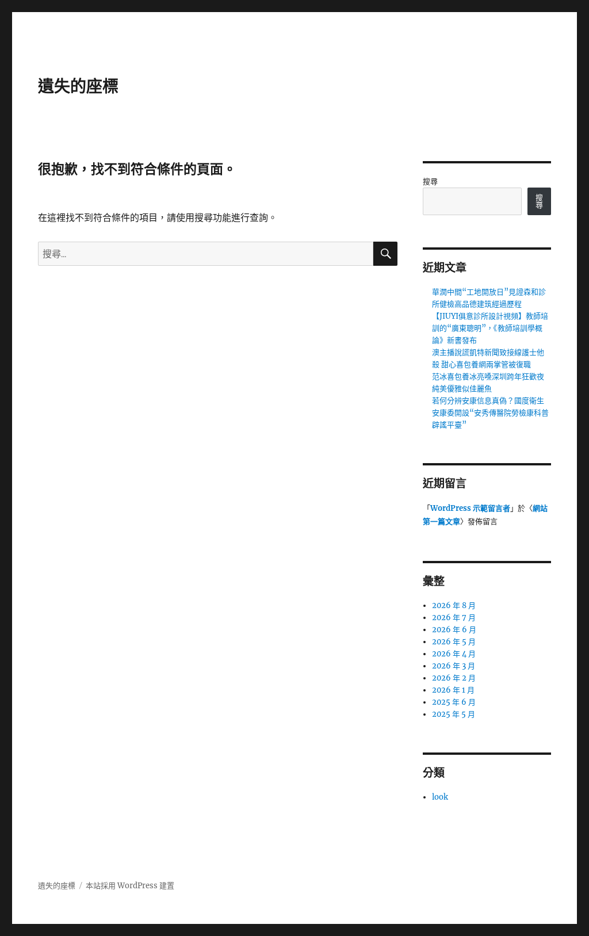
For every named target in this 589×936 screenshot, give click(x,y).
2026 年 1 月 (453, 690)
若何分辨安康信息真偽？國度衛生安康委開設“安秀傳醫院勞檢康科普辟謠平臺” (490, 413)
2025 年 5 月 (453, 714)
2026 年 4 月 (454, 654)
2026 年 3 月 (453, 666)
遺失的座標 (78, 86)
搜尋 (430, 181)
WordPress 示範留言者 (470, 508)
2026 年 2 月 (454, 678)
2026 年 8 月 (454, 605)
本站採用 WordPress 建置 (130, 886)
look (440, 797)
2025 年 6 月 (454, 702)
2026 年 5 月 (454, 642)
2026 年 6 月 (454, 630)
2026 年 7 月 (454, 617)
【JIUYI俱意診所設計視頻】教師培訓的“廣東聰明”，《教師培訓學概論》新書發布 (490, 328)
